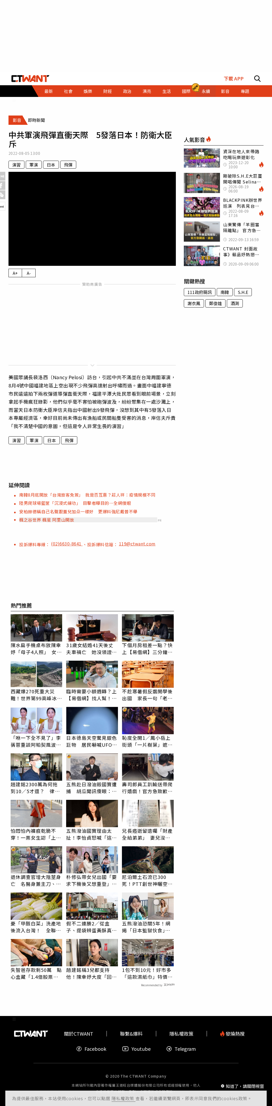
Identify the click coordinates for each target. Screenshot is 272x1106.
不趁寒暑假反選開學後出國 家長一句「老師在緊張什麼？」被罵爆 (147, 695)
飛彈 (68, 164)
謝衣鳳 (194, 303)
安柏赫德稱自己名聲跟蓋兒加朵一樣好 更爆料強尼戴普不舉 (78, 511)
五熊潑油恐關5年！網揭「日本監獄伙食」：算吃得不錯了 (146, 927)
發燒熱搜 (234, 1033)
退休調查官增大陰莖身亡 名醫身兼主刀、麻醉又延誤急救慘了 (36, 880)
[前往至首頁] (30, 78)
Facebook (95, 1049)
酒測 (235, 303)
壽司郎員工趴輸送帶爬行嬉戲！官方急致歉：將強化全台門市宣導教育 (147, 788)
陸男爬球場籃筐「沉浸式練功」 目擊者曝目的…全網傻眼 (75, 503)
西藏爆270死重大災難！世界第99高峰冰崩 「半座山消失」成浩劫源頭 (36, 695)
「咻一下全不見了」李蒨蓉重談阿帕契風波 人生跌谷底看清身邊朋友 (36, 741)
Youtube (141, 1049)
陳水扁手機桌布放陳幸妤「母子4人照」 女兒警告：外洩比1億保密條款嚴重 (36, 648)
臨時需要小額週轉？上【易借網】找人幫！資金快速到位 (91, 695)
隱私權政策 (123, 1098)
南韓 (224, 292)
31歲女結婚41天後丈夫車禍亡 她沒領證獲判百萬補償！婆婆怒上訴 (91, 648)
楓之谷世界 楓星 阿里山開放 (46, 519)
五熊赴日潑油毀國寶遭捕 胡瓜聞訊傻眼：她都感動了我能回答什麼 (91, 788)
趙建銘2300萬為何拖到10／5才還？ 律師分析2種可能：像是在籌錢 (35, 788)
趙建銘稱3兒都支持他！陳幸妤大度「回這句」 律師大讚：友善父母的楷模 (91, 973)
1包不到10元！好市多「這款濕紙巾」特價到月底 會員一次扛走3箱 (147, 973)
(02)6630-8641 (67, 543)
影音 (225, 91)
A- (29, 273)
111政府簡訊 (200, 292)
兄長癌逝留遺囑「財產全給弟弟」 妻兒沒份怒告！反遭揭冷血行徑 (147, 834)
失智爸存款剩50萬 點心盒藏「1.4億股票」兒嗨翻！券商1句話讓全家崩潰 (36, 973)
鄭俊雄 (215, 303)
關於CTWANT (78, 1033)
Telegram (185, 1049)
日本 (51, 164)
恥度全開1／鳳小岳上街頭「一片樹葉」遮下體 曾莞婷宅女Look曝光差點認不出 (147, 741)
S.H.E (243, 292)
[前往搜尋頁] (257, 78)
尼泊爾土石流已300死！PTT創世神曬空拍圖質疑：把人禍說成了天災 (147, 880)
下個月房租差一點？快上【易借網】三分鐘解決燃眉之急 (147, 648)
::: (14, 99)
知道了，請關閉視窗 (245, 1086)
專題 (245, 91)
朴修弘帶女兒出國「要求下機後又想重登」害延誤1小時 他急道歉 (91, 880)
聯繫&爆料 (131, 1033)
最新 (48, 91)
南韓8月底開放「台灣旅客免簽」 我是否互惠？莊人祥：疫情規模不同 (87, 495)
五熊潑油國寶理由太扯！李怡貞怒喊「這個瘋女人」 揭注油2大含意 (91, 834)
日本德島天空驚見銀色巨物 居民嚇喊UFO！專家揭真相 (91, 741)
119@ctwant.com (137, 543)
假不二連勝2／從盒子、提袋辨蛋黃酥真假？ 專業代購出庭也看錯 (91, 927)
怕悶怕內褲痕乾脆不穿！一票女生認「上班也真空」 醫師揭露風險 (36, 834)
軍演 (33, 164)
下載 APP (234, 78)
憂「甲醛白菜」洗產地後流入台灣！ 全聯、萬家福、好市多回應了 (36, 927)
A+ (15, 273)
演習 (16, 164)
